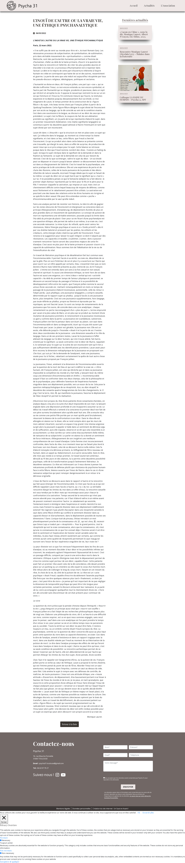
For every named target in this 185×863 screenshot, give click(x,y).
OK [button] (139, 812)
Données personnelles (81, 808)
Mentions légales (63, 808)
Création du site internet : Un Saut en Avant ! (110, 808)
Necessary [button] (4, 838)
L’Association (168, 5)
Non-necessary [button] (6, 850)
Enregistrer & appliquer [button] (9, 862)
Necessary (6, 840)
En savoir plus (148, 812)
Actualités (149, 5)
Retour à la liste (69, 724)
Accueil (133, 5)
